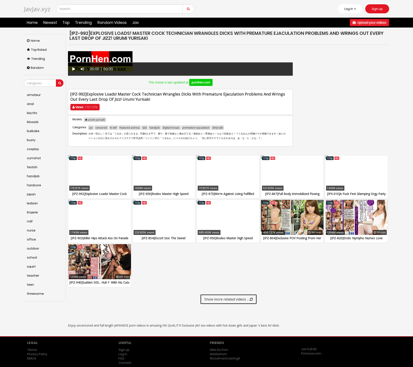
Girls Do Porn (219, 350)
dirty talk (217, 128)
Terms (32, 350)
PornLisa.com (311, 353)
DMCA (31, 358)
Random (37, 68)
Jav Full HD (309, 349)
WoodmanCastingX (225, 358)
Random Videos (112, 22)
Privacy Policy (37, 354)
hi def (113, 128)
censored (101, 128)
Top (66, 22)
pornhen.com (201, 82)
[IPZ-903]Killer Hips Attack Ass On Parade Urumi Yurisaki (99, 240)
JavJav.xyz (37, 9)
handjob (154, 128)
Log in (123, 354)
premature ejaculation (196, 128)
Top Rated (39, 50)
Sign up (377, 9)
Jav (135, 22)
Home (32, 22)
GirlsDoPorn (218, 354)
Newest (50, 22)
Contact (125, 363)
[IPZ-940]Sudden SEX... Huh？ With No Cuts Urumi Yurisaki (99, 284)
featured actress (130, 128)
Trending (83, 22)
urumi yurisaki (96, 120)
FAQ (121, 358)
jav (91, 128)
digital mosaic (171, 128)
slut (144, 128)
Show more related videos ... (227, 299)
